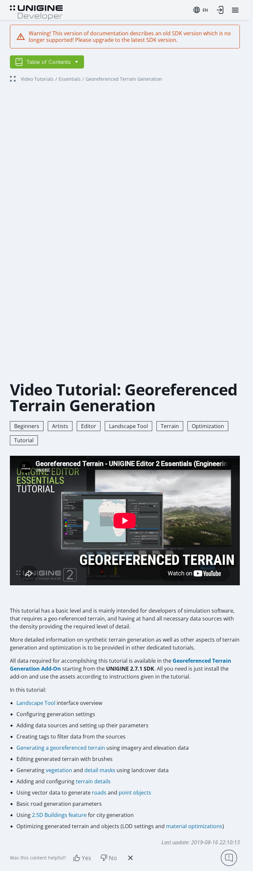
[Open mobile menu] (235, 10)
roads (99, 792)
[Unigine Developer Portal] (36, 11)
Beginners (26, 426)
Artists (60, 426)
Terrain (170, 426)
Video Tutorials (37, 79)
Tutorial (24, 440)
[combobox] (201, 10)
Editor (88, 426)
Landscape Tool (128, 426)
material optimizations (194, 826)
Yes (86, 858)
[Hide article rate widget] (130, 858)
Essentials (70, 79)
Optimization (208, 426)
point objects (135, 792)
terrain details (93, 781)
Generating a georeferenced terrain (60, 747)
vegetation (59, 770)
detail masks (99, 770)
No (113, 858)
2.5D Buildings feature (59, 815)
